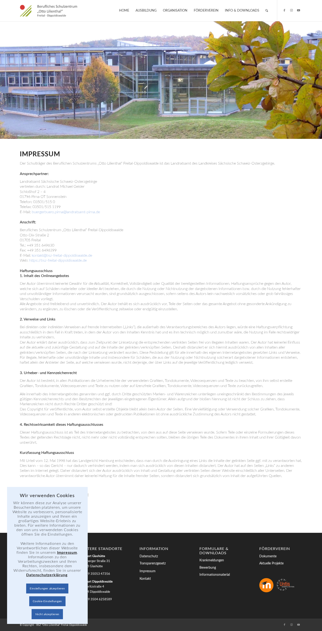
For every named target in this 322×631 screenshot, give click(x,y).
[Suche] (266, 10)
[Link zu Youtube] (298, 10)
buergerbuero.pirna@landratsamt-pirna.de (66, 212)
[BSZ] (48, 10)
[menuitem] (124, 10)
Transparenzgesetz (153, 563)
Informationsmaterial (214, 574)
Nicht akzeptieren (47, 614)
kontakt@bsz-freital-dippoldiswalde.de (62, 255)
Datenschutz (149, 556)
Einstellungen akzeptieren (47, 588)
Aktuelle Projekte (271, 563)
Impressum (148, 571)
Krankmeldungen (211, 560)
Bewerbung (207, 567)
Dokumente (268, 556)
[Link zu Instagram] (291, 10)
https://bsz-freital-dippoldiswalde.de (58, 260)
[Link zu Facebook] (284, 10)
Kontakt (145, 578)
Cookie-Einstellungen (47, 601)
